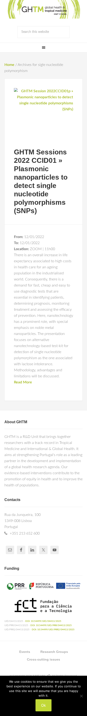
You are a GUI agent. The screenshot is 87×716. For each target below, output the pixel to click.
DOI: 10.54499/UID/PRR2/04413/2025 (53, 629)
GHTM (43, 9)
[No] (81, 696)
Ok (43, 705)
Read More (23, 382)
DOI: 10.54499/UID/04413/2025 (43, 621)
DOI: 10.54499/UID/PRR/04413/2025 (51, 625)
